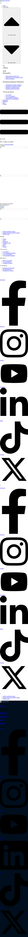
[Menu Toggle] (0, 2)
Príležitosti (3, 716)
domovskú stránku (9, 144)
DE (4, 139)
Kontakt (2, 723)
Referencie (4, 713)
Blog (1, 720)
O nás (2, 706)
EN (3, 139)
